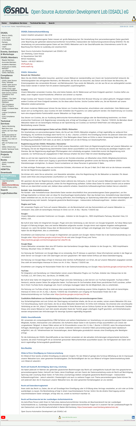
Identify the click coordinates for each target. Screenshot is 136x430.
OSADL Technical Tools (10, 149)
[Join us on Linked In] (133, 419)
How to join (6, 38)
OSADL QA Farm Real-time (10, 131)
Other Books (6, 166)
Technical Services (5, 122)
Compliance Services (7, 76)
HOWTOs (5, 169)
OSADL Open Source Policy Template (9, 81)
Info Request (6, 49)
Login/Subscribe (128, 23)
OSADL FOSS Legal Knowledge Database (9, 89)
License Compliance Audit (9, 113)
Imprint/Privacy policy (111, 23)
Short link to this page (129, 420)
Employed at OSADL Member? (9, 67)
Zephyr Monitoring (8, 126)
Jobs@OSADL (7, 44)
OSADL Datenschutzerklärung (10, 184)
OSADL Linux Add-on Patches (9, 139)
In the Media (6, 40)
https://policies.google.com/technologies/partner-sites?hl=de (45, 240)
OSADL (4, 33)
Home (98, 23)
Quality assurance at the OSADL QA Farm (9, 135)
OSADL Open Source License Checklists (9, 85)
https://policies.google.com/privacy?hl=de (50, 237)
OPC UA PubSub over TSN (9, 143)
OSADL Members (9, 57)
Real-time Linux (7, 128)
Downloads (6, 172)
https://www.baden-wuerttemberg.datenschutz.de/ (97, 407)
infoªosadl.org (26, 64)
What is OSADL (7, 35)
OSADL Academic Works (8, 163)
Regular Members (8, 60)
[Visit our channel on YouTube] (3, 418)
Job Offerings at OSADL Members (8, 71)
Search (4, 190)
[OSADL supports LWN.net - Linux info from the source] (68, 418)
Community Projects (6, 153)
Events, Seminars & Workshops (9, 52)
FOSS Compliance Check (8, 117)
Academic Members (9, 64)
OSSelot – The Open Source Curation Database (9, 100)
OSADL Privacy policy (9, 187)
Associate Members (9, 62)
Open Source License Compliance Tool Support (9, 94)
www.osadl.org (27, 66)
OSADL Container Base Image (10, 109)
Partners (5, 42)
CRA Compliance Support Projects (8, 105)
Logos (4, 47)
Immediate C (6, 157)
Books (4, 160)
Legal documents (8, 181)
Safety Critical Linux (9, 147)
